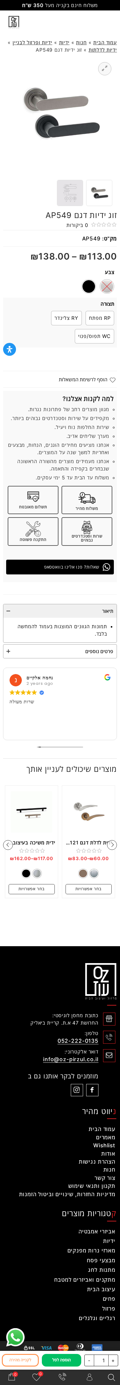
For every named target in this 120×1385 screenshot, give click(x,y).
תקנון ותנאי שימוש (91, 1186)
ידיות (64, 42)
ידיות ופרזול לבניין (32, 42)
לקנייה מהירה (20, 1360)
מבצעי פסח (101, 1260)
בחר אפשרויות (88, 889)
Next (8, 845)
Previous (112, 845)
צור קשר (104, 1178)
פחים (109, 1299)
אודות (108, 1153)
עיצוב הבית (101, 1289)
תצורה (107, 304)
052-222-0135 (78, 1041)
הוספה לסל (61, 1360)
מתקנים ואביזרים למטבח (84, 1279)
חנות (81, 42)
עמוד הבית (105, 42)
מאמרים (105, 1137)
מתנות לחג (101, 1270)
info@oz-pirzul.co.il (70, 1059)
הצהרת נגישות (97, 1161)
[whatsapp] (15, 1337)
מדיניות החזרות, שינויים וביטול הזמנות (67, 1194)
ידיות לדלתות (103, 50)
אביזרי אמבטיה (96, 1231)
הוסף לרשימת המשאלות (83, 379)
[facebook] (92, 1090)
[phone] (63, 1377)
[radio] (89, 286)
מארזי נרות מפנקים (91, 1250)
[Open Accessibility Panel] (9, 349)
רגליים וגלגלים (97, 1318)
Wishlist (104, 1145)
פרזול (108, 1308)
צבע (109, 272)
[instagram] (77, 1090)
